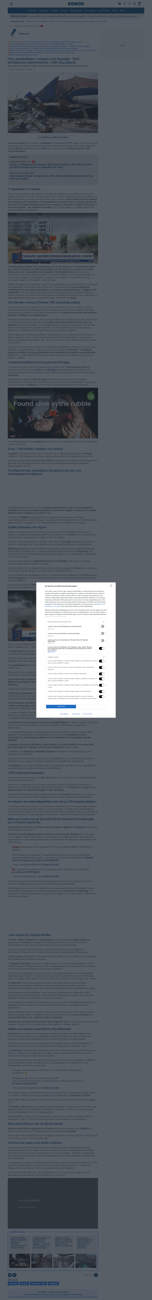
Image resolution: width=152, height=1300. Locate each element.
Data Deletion (64, 714)
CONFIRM (61, 706)
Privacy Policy (87, 714)
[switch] (101, 626)
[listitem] (76, 622)
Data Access (76, 714)
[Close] (112, 586)
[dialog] (76, 650)
